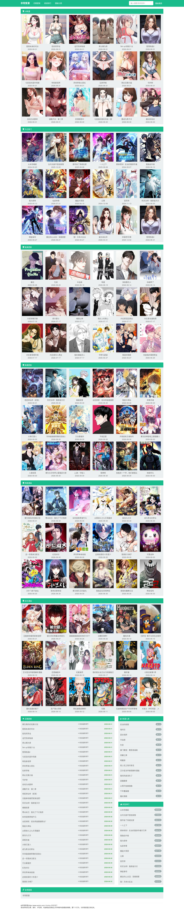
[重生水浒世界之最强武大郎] (55, 455)
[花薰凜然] (79, 655)
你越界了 (150, 282)
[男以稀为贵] (103, 29)
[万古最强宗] (79, 419)
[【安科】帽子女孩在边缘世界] (150, 618)
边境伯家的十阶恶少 (103, 554)
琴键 (103, 282)
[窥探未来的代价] (32, 29)
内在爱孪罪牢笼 (32, 355)
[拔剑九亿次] (126, 501)
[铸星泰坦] (32, 220)
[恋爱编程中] (55, 655)
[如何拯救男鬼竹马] (79, 501)
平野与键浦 (103, 355)
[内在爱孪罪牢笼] (32, 337)
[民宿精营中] (79, 102)
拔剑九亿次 (126, 518)
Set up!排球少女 (126, 46)
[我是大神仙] (126, 383)
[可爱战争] (150, 537)
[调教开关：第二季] (55, 102)
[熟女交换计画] (126, 65)
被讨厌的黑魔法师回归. (56, 636)
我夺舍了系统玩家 (80, 164)
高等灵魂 (150, 400)
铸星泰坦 (32, 237)
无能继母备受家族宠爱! (32, 636)
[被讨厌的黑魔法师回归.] (55, 618)
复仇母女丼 (103, 237)
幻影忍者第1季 (150, 672)
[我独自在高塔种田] (103, 573)
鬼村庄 (122, 729)
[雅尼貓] (126, 655)
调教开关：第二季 (56, 119)
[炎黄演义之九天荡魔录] (103, 501)
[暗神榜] (103, 455)
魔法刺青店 (150, 119)
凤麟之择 (123, 755)
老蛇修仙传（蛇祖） (32, 400)
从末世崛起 (32, 164)
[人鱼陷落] (32, 455)
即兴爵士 (55, 318)
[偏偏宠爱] (79, 383)
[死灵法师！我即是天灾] (150, 183)
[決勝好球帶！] (103, 618)
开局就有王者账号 (127, 436)
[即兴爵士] (55, 301)
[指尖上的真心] (103, 301)
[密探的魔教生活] (126, 573)
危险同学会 (56, 46)
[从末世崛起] (32, 147)
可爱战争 (150, 554)
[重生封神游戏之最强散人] (150, 419)
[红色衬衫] (55, 537)
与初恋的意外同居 (32, 82)
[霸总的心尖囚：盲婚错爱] (55, 220)
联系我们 (54, 905)
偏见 (32, 282)
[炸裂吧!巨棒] (126, 220)
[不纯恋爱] (103, 419)
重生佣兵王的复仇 (80, 590)
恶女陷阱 (123, 734)
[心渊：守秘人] (79, 455)
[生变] (55, 265)
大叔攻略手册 (32, 318)
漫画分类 (58, 3)
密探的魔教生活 (127, 590)
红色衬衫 (55, 554)
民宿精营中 (79, 119)
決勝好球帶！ (103, 636)
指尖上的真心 (103, 318)
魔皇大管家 (79, 200)
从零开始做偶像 (126, 786)
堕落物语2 (150, 46)
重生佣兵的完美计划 (32, 518)
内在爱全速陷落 (150, 318)
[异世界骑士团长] (79, 65)
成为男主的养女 (150, 518)
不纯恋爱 (103, 436)
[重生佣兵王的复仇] (79, 573)
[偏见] (32, 265)
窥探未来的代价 (32, 46)
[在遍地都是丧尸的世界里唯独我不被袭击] (126, 691)
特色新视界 (56, 82)
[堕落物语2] (150, 29)
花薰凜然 (79, 672)
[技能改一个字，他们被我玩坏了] (126, 455)
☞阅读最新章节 (83, 724)
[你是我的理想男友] (150, 337)
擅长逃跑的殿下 (32, 708)
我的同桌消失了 (126, 775)
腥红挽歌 (123, 796)
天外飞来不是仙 (32, 590)
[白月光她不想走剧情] (55, 147)
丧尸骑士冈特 (56, 708)
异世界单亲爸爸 (79, 554)
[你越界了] (150, 265)
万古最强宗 (79, 436)
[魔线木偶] (126, 618)
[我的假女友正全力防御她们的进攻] (103, 655)
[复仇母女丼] (103, 220)
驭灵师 (126, 200)
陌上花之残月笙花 (127, 765)
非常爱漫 (25, 3)
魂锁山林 (79, 318)
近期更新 (36, 3)
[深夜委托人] (126, 265)
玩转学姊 (103, 82)
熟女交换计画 (126, 82)
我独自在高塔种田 (103, 590)
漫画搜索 (158, 3)
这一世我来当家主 (32, 554)
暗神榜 (103, 473)
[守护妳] (150, 65)
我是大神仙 (126, 400)
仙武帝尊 (55, 200)
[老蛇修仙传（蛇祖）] (32, 383)
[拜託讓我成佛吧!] (79, 691)
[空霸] (103, 691)
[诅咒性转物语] (79, 29)
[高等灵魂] (150, 383)
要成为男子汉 (126, 119)
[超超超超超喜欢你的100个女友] (79, 618)
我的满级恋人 (79, 355)
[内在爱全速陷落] (150, 301)
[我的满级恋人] (79, 337)
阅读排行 (47, 3)
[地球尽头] (150, 455)
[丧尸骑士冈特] (55, 691)
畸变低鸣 (150, 590)
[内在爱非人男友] (55, 337)
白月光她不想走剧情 (56, 164)
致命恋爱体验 (56, 590)
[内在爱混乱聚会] (126, 301)
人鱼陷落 (32, 473)
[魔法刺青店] (150, 102)
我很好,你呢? (127, 554)
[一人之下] (103, 147)
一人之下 (103, 164)
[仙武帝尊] (55, 183)
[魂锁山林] (79, 301)
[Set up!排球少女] (126, 29)
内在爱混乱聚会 (127, 318)
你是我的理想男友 (150, 355)
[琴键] (103, 265)
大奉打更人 (32, 436)
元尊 (103, 200)
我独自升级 (150, 164)
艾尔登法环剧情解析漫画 (32, 672)
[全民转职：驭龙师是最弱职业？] (103, 383)
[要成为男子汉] (126, 102)
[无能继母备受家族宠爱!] (32, 618)
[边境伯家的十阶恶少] (103, 537)
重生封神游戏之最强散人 (150, 436)
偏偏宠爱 (79, 400)
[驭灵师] (126, 183)
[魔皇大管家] (79, 183)
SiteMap (48, 905)
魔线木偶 (126, 636)
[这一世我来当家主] (32, 537)
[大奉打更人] (32, 419)
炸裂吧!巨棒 (126, 237)
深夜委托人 (126, 282)
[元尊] (103, 183)
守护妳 (150, 82)
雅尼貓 (126, 672)
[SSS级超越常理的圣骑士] (55, 419)
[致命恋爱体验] (55, 573)
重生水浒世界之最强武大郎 (55, 473)
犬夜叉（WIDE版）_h (150, 708)
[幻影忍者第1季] (150, 655)
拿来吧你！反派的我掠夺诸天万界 (133, 830)
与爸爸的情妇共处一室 (103, 119)
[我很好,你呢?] (126, 537)
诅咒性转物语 (79, 46)
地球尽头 (150, 473)
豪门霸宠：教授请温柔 (129, 750)
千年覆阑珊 (124, 791)
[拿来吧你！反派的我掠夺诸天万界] (126, 147)
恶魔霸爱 (123, 780)
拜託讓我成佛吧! (79, 708)
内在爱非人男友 (56, 355)
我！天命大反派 (79, 237)
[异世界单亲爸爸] (79, 537)
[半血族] (79, 265)
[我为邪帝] (32, 183)
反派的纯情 (124, 724)
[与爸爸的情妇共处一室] (103, 102)
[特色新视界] (55, 65)
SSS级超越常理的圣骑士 (56, 436)
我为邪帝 (32, 200)
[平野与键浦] (103, 337)
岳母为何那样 (32, 119)
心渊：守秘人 (79, 473)
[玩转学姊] (103, 65)
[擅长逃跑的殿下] (32, 691)
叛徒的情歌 (126, 355)
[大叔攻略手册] (32, 301)
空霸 (103, 708)
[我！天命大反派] (79, 220)
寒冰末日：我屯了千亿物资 (55, 518)
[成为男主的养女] (150, 501)
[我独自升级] (150, 147)
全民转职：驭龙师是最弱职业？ (34, 821)
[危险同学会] (55, 29)
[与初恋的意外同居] (32, 65)
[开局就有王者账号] (126, 419)
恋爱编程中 (56, 672)
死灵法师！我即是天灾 (150, 200)
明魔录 (122, 760)
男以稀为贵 (103, 46)
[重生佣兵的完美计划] (32, 501)
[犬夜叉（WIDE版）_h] (150, 691)
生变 (56, 282)
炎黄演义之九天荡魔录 (103, 518)
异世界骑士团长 (79, 82)
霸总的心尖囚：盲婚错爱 (56, 237)
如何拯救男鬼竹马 (80, 518)
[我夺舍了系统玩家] (79, 147)
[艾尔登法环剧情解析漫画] (32, 655)
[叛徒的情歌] (126, 337)
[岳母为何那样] (32, 102)
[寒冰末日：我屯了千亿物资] (55, 501)
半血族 (79, 282)
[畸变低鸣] (150, 573)
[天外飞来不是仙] (32, 573)
